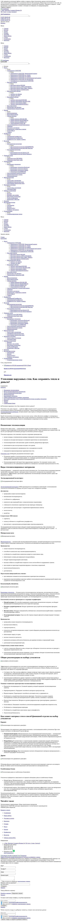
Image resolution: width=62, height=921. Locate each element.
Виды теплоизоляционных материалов (14, 391)
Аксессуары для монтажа (14, 180)
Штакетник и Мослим (13, 199)
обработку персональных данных (21, 904)
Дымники (10, 126)
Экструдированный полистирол (13, 393)
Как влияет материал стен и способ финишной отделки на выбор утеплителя (25, 399)
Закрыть (3, 887)
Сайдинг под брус (15, 95)
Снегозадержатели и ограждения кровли (18, 125)
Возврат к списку (5, 810)
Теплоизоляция (8, 161)
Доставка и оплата (9, 818)
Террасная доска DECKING (14, 158)
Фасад (5, 67)
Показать (3, 387)
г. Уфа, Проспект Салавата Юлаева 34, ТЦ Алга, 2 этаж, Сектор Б (22, 843)
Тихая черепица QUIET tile (17, 123)
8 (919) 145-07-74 (5, 20)
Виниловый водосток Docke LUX (19, 152)
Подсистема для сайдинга (14, 107)
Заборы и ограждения (10, 190)
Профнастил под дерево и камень (16, 139)
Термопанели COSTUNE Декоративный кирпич (23, 73)
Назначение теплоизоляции (11, 390)
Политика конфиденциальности (14, 857)
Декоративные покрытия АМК (15, 108)
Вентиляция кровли (12, 114)
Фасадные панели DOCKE (17, 85)
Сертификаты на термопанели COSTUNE (22, 81)
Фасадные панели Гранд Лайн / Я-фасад (21, 88)
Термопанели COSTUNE (14, 70)
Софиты (9, 132)
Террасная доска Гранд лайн (15, 160)
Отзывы (6, 224)
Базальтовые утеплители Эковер (19, 170)
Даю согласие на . (16, 904)
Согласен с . (14, 902)
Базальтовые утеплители (14, 164)
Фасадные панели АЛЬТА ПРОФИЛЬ (20, 86)
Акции (6, 222)
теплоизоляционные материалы (9, 411)
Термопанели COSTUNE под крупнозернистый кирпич (25, 78)
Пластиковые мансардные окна (15, 183)
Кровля (6, 110)
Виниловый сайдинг (13, 97)
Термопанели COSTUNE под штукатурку (21, 79)
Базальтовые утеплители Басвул (19, 168)
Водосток (6, 141)
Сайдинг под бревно (16, 94)
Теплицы (6, 201)
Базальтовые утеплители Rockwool (19, 167)
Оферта (3, 857)
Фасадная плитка (12, 105)
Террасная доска (8, 155)
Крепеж (9, 206)
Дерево (6, 402)
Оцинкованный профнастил (15, 138)
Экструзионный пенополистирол (16, 173)
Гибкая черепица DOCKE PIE (18, 119)
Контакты (6, 231)
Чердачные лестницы (10, 185)
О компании (7, 230)
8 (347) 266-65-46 (5, 17)
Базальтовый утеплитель (10, 396)
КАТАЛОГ (4, 238)
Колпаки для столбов (13, 195)
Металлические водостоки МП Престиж (21, 148)
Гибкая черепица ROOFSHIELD (19, 120)
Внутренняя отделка (9, 202)
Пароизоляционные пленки (14, 174)
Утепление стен (5, 453)
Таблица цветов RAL (10, 837)
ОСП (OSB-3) (11, 130)
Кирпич (6, 400)
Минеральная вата (12, 176)
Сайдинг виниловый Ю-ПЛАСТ (19, 104)
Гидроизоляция (8, 211)
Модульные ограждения (13, 196)
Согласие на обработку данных (31, 857)
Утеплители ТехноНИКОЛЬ (18, 171)
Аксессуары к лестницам (14, 187)
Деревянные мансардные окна (15, 182)
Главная (6, 219)
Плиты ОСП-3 (11, 208)
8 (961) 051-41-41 (5, 18)
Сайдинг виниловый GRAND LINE (20, 101)
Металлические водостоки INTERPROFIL (22, 146)
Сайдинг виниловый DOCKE (18, 100)
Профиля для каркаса (13, 209)
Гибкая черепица (11, 116)
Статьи (6, 228)
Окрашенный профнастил (14, 136)
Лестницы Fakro (11, 189)
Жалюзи (9, 193)
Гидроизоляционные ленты (14, 214)
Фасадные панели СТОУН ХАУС (19, 89)
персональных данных (24, 881)
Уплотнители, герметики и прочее (16, 129)
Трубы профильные (12, 198)
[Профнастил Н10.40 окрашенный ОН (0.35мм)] (17, 365)
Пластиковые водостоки (14, 149)
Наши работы (7, 227)
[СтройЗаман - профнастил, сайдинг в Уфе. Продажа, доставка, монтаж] (5, 9)
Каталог (6, 221)
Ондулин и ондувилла (13, 127)
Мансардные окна (9, 177)
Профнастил (7, 133)
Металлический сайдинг (14, 91)
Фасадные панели (12, 82)
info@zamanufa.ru (8, 853)
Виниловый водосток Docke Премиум (20, 154)
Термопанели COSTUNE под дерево (20, 75)
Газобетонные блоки (9, 403)
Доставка (6, 225)
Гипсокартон (10, 205)
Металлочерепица (12, 113)
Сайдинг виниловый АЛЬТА (18, 103)
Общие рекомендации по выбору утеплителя (16, 397)
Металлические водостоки (14, 144)
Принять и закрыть (5, 7)
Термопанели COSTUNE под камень (20, 76)
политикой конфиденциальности (18, 902)
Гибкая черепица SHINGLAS (18, 122)
